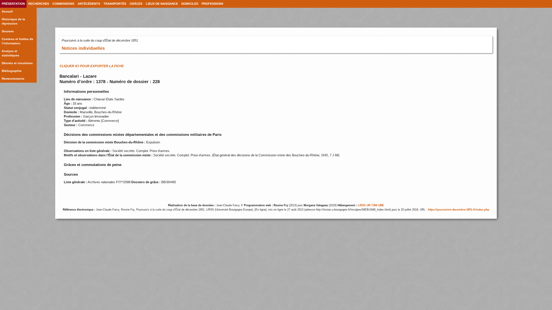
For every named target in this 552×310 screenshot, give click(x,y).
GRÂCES (136, 3)
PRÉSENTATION (13, 3)
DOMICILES (189, 3)
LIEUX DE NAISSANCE (162, 3)
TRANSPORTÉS (115, 3)
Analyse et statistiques (10, 53)
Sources (8, 31)
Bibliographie (12, 71)
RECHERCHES (38, 3)
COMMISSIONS (63, 3)
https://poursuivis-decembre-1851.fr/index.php (458, 209)
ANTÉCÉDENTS (89, 3)
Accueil (7, 11)
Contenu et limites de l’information (17, 41)
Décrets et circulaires (17, 63)
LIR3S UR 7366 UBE (371, 205)
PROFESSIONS (212, 3)
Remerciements (13, 78)
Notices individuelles (83, 48)
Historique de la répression (13, 21)
